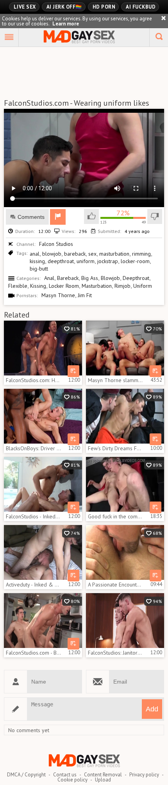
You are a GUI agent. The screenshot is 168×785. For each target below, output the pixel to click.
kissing (37, 261)
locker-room (135, 261)
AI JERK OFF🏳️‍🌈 (64, 7)
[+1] (9, 37)
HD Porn (104, 7)
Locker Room (64, 285)
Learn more (65, 23)
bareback (75, 253)
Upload (103, 779)
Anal (49, 278)
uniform (86, 261)
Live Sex (25, 7)
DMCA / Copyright (26, 774)
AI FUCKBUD (140, 7)
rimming (141, 253)
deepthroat (61, 261)
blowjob (51, 253)
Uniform (142, 285)
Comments (31, 217)
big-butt (39, 268)
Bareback (68, 278)
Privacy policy (144, 774)
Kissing (38, 285)
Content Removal (103, 774)
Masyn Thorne (58, 295)
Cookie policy (72, 779)
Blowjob (110, 278)
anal (34, 253)
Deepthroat (136, 278)
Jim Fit (85, 295)
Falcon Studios (56, 243)
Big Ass (89, 278)
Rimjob (122, 285)
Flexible (17, 285)
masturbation (114, 253)
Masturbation (97, 285)
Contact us (65, 774)
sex (92, 253)
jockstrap (107, 261)
